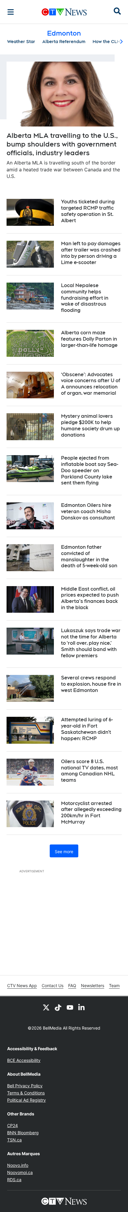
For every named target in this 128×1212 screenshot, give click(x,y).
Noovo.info (17, 1165)
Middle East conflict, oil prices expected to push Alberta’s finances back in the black (90, 598)
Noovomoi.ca (20, 1172)
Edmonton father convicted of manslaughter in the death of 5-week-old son (89, 556)
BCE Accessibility (23, 1060)
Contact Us (52, 985)
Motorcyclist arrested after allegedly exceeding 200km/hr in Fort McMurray (91, 813)
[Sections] (11, 12)
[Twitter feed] (46, 1007)
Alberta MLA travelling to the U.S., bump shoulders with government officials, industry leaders (62, 144)
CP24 (12, 1125)
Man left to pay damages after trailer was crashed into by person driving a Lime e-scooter (91, 253)
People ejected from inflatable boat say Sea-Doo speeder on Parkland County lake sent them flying (89, 470)
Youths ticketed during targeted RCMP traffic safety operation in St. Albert (88, 211)
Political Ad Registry (26, 1100)
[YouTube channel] (70, 1007)
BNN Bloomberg (23, 1132)
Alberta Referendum (63, 41)
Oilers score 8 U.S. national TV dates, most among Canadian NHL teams (89, 771)
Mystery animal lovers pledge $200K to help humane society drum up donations (90, 425)
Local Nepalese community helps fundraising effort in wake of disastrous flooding (84, 298)
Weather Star (21, 41)
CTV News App (22, 985)
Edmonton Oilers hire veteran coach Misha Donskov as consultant (88, 511)
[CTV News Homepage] (64, 12)
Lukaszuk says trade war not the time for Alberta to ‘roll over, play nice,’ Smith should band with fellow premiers (91, 643)
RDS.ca (14, 1179)
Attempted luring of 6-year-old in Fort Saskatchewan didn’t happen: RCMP (87, 729)
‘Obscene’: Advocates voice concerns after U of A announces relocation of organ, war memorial (90, 384)
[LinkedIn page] (81, 1007)
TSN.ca (14, 1139)
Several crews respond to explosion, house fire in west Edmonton (91, 684)
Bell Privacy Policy (25, 1085)
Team (114, 985)
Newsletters (92, 985)
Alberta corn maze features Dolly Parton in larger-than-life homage (89, 339)
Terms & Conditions (26, 1092)
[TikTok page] (58, 1007)
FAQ (72, 985)
